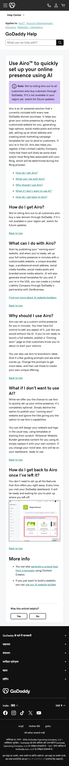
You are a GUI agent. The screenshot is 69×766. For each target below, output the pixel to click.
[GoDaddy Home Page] (16, 691)
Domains (10, 27)
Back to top (16, 233)
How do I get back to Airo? (31, 197)
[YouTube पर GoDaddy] (39, 714)
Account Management (39, 23)
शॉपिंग (5, 679)
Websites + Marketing (30, 27)
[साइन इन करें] (56, 5)
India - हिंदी (9, 705)
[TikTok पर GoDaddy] (22, 714)
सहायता (6, 644)
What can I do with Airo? (30, 178)
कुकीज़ (48, 726)
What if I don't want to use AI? (34, 191)
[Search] (60, 43)
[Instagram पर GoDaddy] (13, 714)
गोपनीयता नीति (34, 726)
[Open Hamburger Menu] (4, 5)
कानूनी (20, 726)
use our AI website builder (40, 584)
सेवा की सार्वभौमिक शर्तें (36, 759)
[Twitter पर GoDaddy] (30, 714)
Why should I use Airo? (29, 184)
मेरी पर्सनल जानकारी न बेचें (34, 733)
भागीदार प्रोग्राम (10, 661)
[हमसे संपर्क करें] (49, 5)
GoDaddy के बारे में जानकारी (17, 635)
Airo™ (22, 23)
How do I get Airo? (27, 172)
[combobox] (31, 42)
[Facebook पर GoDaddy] (5, 714)
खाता (5, 670)
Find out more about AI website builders (32, 297)
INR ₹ (59, 705)
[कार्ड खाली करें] (63, 5)
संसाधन (6, 653)
